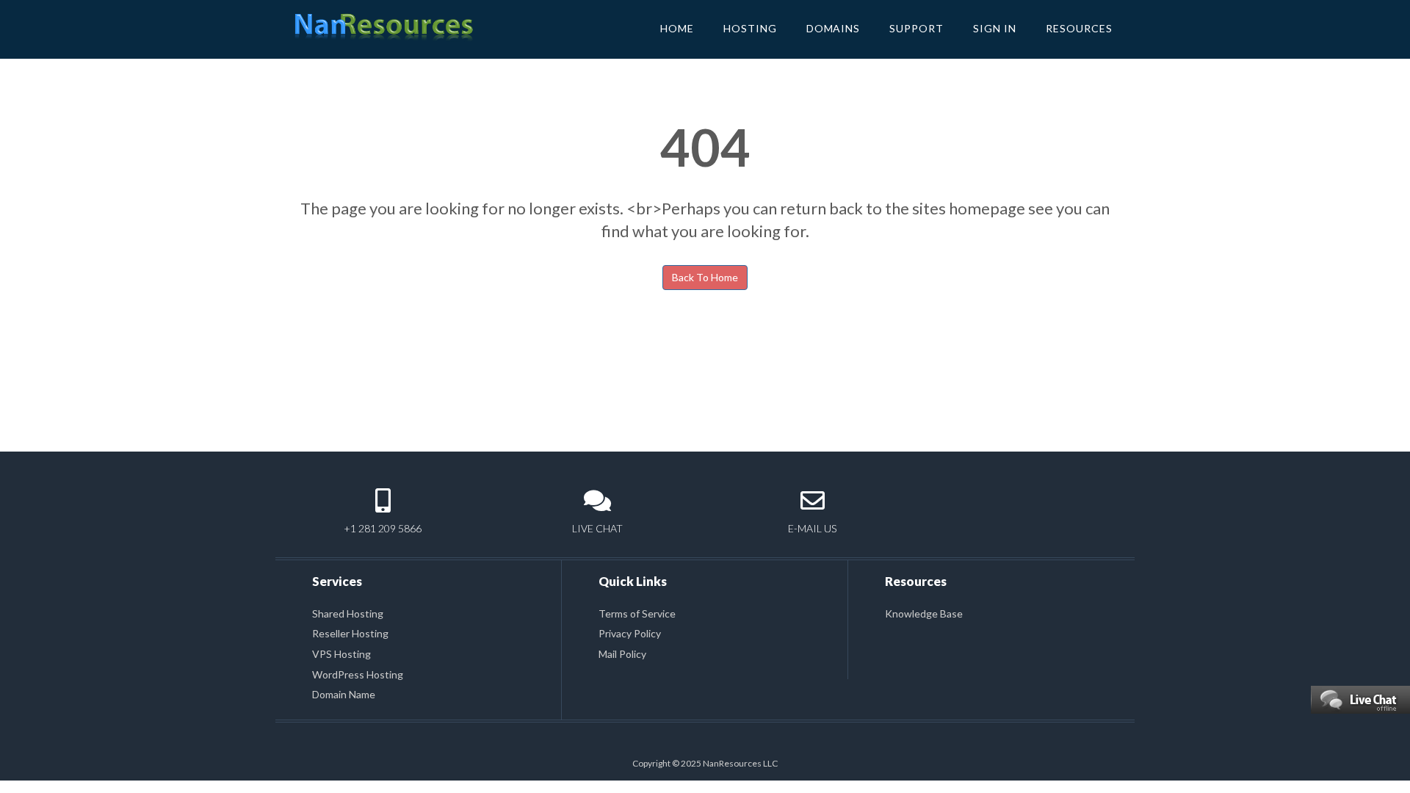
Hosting (750, 28)
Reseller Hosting (350, 633)
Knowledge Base (924, 613)
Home (677, 28)
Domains (833, 28)
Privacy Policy (630, 633)
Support (916, 28)
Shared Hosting (347, 613)
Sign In (994, 28)
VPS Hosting (341, 654)
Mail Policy (622, 654)
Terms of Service (637, 613)
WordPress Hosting (357, 674)
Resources (1079, 28)
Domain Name (343, 694)
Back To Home (705, 277)
